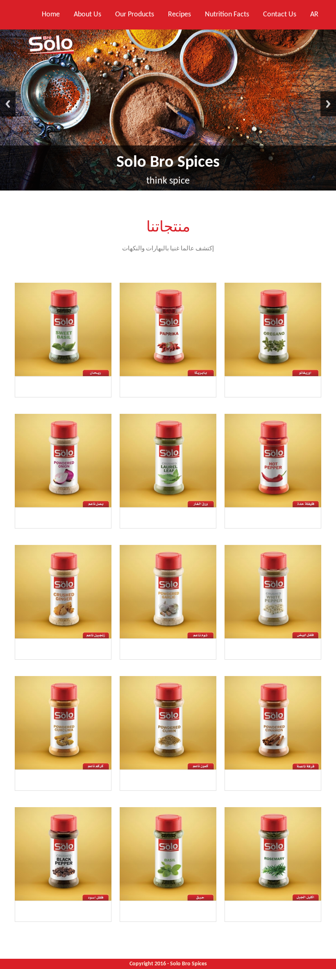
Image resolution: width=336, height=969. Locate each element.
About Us (87, 14)
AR (314, 14)
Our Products (134, 14)
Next (328, 103)
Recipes (179, 14)
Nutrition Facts (227, 14)
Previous (8, 103)
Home (51, 14)
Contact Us (279, 14)
